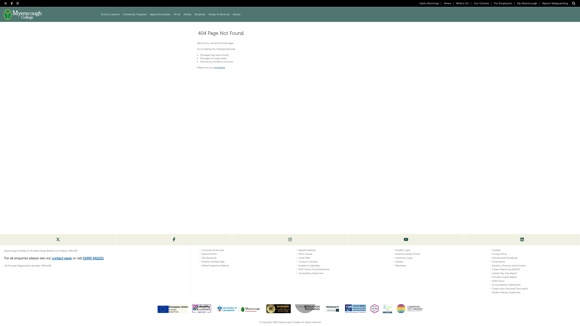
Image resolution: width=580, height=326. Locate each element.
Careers (399, 261)
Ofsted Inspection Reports (215, 265)
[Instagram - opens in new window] (17, 3)
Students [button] (200, 14)
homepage (219, 67)
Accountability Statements (506, 284)
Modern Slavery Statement (506, 292)
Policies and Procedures (504, 258)
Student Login (402, 250)
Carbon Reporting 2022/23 (506, 269)
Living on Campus (308, 261)
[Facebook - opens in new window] (12, 3)
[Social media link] (58, 239)
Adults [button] (187, 14)
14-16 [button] (177, 14)
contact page (62, 258)
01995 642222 (93, 258)
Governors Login (404, 258)
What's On (462, 3)
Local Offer (304, 258)
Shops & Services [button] (219, 14)
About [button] (236, 14)
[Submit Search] (573, 3)
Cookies (496, 250)
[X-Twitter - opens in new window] (6, 3)
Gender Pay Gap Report (504, 273)
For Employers (503, 3)
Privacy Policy (499, 254)
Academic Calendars (309, 265)
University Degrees (135, 14)
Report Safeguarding (555, 3)
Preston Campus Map (213, 261)
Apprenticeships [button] (160, 14)
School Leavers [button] (110, 14)
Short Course (305, 254)
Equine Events (209, 254)
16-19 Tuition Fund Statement (313, 269)
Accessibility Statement (311, 273)
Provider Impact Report (504, 277)
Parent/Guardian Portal (407, 254)
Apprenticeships (307, 250)
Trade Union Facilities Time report (510, 288)
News (447, 3)
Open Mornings (429, 3)
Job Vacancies (209, 258)
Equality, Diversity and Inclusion (509, 265)
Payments (400, 265)
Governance (498, 261)
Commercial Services (213, 250)
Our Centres (481, 3)
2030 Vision (498, 281)
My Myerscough (527, 3)
